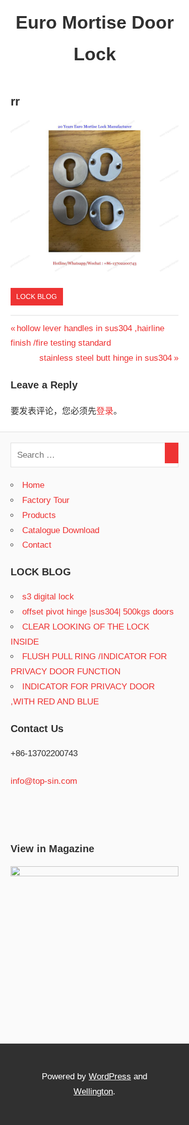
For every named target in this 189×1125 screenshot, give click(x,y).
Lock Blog (36, 296)
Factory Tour (46, 500)
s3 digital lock (48, 596)
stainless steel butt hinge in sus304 (105, 358)
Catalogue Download (60, 530)
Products (39, 515)
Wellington (93, 1091)
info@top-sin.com (44, 781)
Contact (36, 545)
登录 (104, 411)
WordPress (110, 1076)
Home (33, 485)
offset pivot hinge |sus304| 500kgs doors (98, 612)
